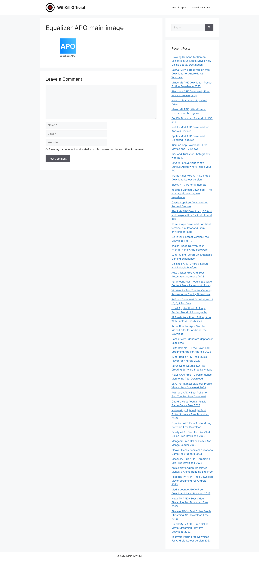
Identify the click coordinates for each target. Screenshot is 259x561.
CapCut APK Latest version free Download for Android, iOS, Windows (190, 73)
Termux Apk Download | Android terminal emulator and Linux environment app (191, 228)
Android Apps (179, 7)
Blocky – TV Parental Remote (188, 184)
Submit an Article (201, 7)
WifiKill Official (71, 7)
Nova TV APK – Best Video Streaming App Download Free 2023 (189, 502)
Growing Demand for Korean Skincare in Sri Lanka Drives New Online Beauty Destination (191, 61)
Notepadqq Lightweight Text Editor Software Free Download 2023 (190, 414)
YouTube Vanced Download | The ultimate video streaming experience (191, 193)
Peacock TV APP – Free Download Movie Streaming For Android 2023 (192, 480)
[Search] (209, 27)
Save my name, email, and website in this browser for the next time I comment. (96, 149)
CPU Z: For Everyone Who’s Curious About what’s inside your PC (191, 166)
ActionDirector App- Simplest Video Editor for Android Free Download (189, 330)
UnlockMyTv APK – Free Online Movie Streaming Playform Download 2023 (189, 528)
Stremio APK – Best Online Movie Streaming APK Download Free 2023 (191, 515)
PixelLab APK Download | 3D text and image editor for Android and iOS (191, 215)
